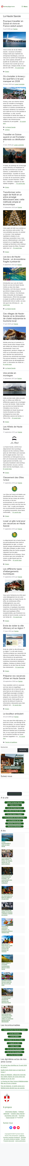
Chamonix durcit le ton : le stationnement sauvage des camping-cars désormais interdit (7, 999)
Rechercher (4, 747)
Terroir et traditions (11, 742)
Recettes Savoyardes (14, 823)
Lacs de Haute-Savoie (14, 808)
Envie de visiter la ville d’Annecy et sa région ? (14, 626)
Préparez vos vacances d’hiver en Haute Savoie (14, 677)
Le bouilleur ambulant (13, 713)
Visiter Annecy (14, 805)
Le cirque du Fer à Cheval (14, 1040)
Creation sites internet (18, 1113)
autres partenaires (20, 1141)
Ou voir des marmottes (14, 1049)
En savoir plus (19, 68)
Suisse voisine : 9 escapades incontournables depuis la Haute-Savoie (6, 966)
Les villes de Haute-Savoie (14, 811)
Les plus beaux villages (14, 814)
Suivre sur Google (14, 794)
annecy (7, 129)
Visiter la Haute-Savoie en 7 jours (14, 1030)
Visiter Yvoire (14, 1046)
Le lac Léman (14, 1036)
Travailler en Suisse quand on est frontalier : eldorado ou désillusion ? (14, 138)
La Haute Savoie (10, 127)
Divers (7, 71)
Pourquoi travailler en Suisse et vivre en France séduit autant (13, 23)
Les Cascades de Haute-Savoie (14, 817)
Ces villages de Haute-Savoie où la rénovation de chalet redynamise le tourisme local (14, 317)
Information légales (11, 1111)
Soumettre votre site (11, 1115)
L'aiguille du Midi (14, 1043)
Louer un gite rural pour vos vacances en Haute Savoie (14, 523)
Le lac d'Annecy (14, 1033)
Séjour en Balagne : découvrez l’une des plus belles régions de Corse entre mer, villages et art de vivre (13, 1076)
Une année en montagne (9, 374)
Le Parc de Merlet (14, 1055)
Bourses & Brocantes (14, 826)
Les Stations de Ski (14, 820)
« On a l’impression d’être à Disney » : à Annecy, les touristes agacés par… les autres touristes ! (7, 861)
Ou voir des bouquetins (14, 1052)
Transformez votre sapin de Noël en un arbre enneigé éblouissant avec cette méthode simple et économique (13, 198)
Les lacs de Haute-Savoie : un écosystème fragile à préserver (14, 259)
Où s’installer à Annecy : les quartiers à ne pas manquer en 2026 (14, 78)
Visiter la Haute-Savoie (14, 802)
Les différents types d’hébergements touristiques (12, 571)
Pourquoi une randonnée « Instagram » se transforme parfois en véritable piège (7, 929)
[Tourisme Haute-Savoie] (8, 6)
